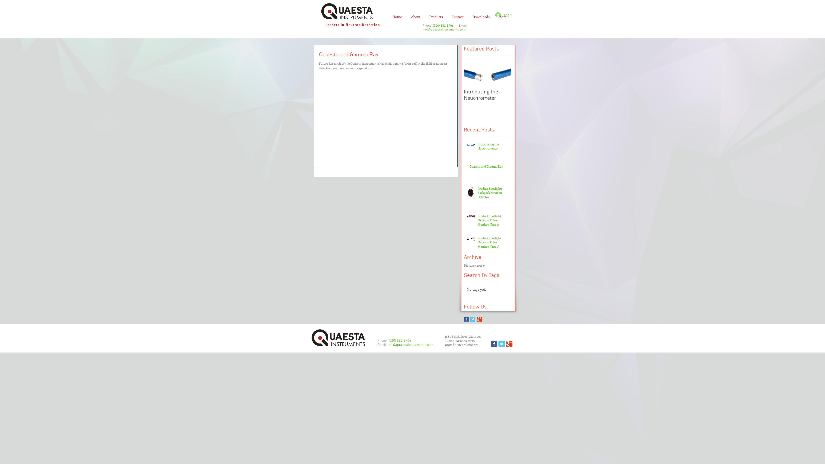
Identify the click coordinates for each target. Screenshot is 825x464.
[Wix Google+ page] (509, 344)
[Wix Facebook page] (494, 344)
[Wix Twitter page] (501, 344)
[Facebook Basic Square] (466, 319)
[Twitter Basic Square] (472, 319)
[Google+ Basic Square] (479, 319)
